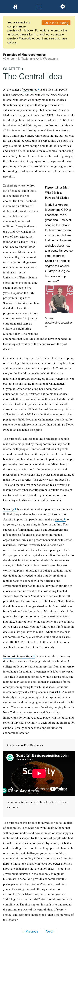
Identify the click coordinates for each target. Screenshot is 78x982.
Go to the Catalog (56, 23)
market (53, 692)
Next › (50, 931)
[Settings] (63, 6)
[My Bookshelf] (15, 6)
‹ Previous (31, 931)
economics (30, 89)
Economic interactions (17, 656)
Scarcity (8, 509)
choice (59, 519)
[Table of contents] (39, 6)
